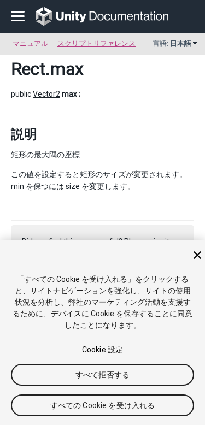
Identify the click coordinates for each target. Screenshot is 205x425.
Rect (28, 68)
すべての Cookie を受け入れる (102, 405)
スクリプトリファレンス (96, 43)
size (73, 186)
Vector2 (46, 94)
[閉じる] (197, 255)
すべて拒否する (102, 374)
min (17, 186)
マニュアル (30, 43)
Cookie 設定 (102, 349)
